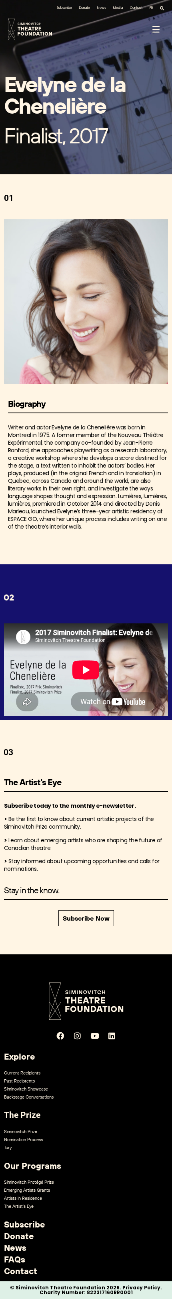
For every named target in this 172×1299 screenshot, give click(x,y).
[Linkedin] (112, 1035)
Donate (84, 8)
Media (118, 8)
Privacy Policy (141, 1287)
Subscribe (64, 8)
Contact (136, 8)
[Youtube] (94, 1035)
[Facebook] (60, 1035)
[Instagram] (77, 1035)
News (101, 8)
